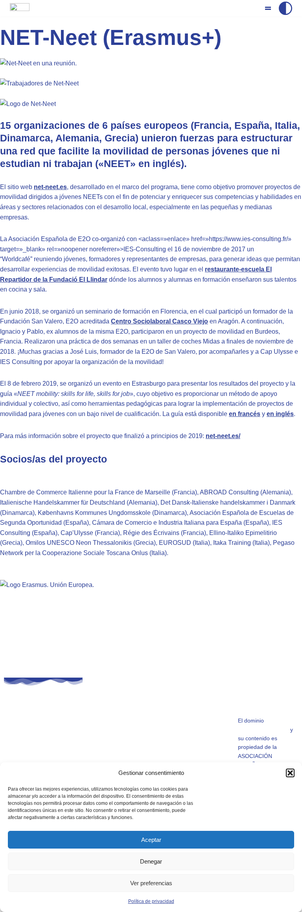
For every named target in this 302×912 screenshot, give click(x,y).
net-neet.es (50, 187)
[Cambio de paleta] (285, 8)
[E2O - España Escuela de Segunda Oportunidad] (19, 13)
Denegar (151, 861)
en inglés (280, 413)
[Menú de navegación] (268, 8)
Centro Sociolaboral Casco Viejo (159, 321)
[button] (290, 773)
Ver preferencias (151, 883)
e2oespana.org (114, 755)
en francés (244, 413)
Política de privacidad (151, 901)
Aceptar (151, 839)
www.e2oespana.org (263, 729)
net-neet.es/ (223, 436)
